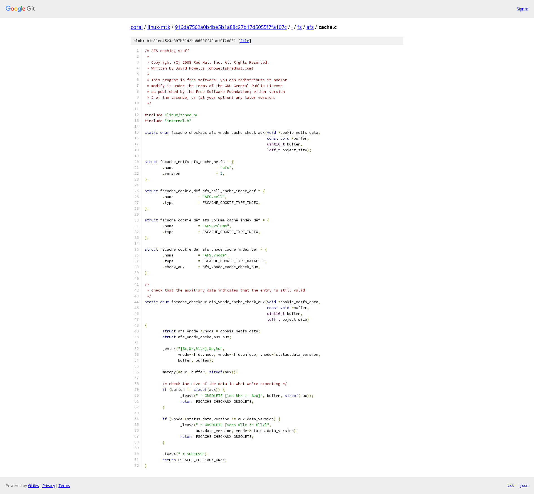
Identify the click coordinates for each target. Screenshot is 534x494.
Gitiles (33, 485)
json (524, 485)
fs (299, 27)
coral (137, 27)
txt (510, 485)
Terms (64, 485)
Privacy (48, 485)
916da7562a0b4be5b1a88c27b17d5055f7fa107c (231, 27)
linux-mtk (158, 27)
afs (310, 27)
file (244, 40)
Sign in (522, 8)
